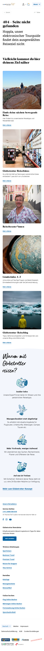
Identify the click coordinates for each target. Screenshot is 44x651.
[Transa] (15, 639)
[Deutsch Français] (6, 626)
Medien (16, 626)
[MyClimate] (25, 640)
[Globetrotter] (7, 644)
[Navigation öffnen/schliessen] (24, 4)
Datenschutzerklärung (9, 631)
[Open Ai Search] (28, 4)
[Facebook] (3, 519)
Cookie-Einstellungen (31, 631)
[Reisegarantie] (19, 644)
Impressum (24, 626)
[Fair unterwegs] (36, 639)
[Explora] (5, 639)
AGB (20, 631)
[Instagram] (6, 519)
